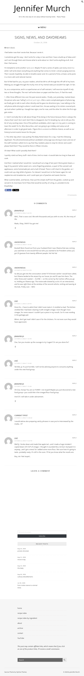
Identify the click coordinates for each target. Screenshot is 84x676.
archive (20, 628)
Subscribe (42, 536)
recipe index (22, 613)
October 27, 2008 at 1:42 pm (23, 339)
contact (20, 633)
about (20, 623)
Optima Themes (21, 672)
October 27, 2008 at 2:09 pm (23, 303)
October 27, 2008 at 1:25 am (23, 386)
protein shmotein (23, 551)
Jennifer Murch (42, 8)
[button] (82, 2)
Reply (74, 210)
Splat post (30, 68)
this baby (21, 568)
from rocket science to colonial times (27, 586)
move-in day (22, 560)
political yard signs (33, 100)
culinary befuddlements (25, 577)
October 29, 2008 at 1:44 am (23, 244)
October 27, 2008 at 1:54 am (23, 363)
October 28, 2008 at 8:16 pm (23, 270)
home (20, 608)
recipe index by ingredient (27, 618)
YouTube (21, 638)
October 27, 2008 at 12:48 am (23, 418)
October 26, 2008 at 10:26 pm (23, 441)
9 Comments (72, 195)
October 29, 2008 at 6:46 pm (23, 213)
